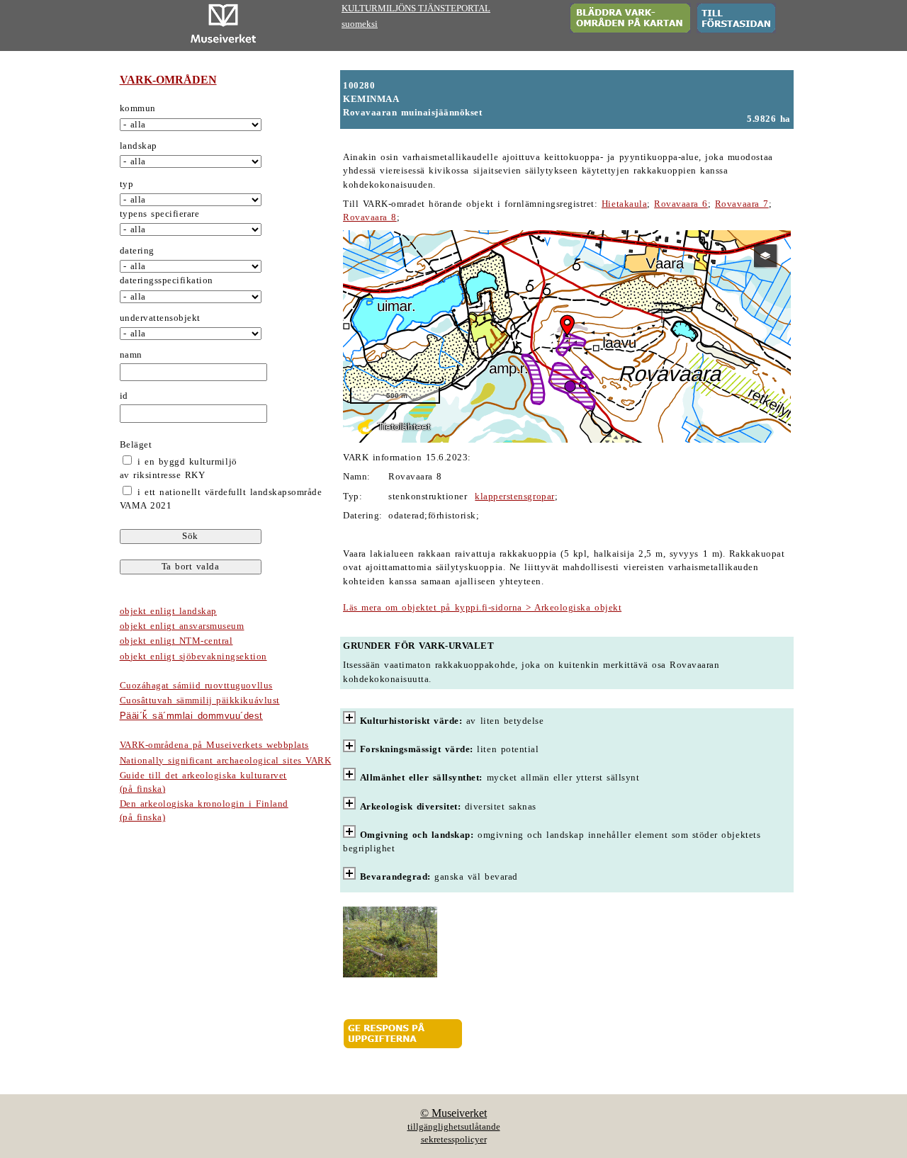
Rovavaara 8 (370, 217)
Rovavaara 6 (681, 204)
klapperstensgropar (514, 496)
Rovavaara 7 (742, 204)
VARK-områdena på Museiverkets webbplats (214, 745)
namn (131, 355)
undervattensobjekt (160, 318)
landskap (138, 146)
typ (127, 184)
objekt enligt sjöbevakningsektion (193, 657)
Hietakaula (624, 204)
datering (137, 251)
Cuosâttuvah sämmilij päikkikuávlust (200, 700)
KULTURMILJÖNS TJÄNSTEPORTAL (416, 8)
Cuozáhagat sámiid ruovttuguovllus (196, 686)
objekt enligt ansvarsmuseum (182, 626)
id (124, 396)
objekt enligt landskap (168, 611)
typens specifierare (160, 214)
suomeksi (360, 24)
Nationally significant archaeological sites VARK (226, 761)
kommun (138, 108)
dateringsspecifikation (166, 280)
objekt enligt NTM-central (176, 641)
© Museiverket (453, 1113)
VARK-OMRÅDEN (168, 80)
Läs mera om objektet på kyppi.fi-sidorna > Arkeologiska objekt (482, 608)
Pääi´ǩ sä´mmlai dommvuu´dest (191, 715)
